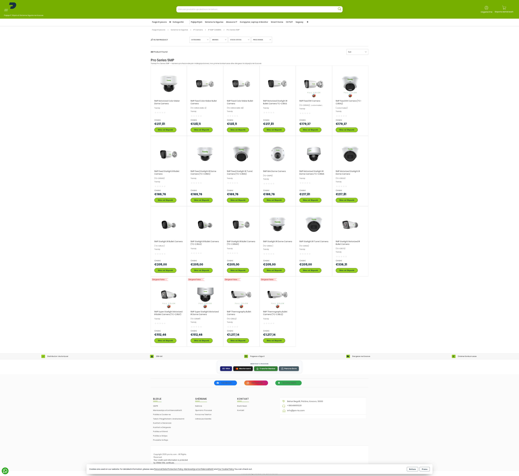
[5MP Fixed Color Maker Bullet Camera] (205, 83)
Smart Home (277, 22)
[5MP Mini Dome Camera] (277, 153)
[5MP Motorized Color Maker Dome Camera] (168, 83)
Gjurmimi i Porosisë (203, 410)
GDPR (155, 406)
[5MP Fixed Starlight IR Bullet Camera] (168, 153)
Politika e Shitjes (160, 436)
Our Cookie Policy (226, 469)
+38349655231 (294, 405)
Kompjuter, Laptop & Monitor (254, 22)
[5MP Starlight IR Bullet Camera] (168, 224)
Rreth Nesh (242, 406)
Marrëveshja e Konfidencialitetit (167, 410)
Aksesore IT (231, 22)
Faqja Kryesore (159, 22)
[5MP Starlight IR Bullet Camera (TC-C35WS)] (241, 224)
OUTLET (289, 22)
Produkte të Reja (160, 440)
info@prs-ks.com (296, 410)
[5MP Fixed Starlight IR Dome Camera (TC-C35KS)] (205, 153)
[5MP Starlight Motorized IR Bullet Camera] (350, 224)
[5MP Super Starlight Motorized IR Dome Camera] (205, 294)
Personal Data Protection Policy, (169, 469)
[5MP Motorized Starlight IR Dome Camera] (350, 153)
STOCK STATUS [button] (235, 40)
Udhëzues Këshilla (203, 419)
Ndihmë (198, 406)
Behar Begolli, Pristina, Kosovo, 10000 (305, 401)
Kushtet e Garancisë (162, 423)
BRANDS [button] (215, 40)
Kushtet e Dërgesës (162, 427)
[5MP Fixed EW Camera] (313, 83)
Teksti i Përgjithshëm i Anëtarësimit (168, 419)
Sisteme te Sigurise (214, 22)
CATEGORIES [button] (196, 40)
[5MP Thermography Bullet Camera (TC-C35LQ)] (277, 294)
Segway (299, 22)
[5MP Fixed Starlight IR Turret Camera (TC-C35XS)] (241, 153)
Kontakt (240, 410)
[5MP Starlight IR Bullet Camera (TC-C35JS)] (205, 224)
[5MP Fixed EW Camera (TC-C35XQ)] (350, 83)
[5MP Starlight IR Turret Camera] (313, 224)
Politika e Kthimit (160, 431)
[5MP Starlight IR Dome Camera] (277, 224)
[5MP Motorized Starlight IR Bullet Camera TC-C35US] (277, 83)
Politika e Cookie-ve (162, 414)
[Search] (339, 9)
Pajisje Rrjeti (196, 22)
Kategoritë (178, 22)
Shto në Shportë (165, 130)
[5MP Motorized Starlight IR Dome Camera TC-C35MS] (313, 153)
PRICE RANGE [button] (258, 40)
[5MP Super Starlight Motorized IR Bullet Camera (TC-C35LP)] (168, 294)
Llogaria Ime (486, 12)
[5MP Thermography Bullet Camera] (241, 294)
